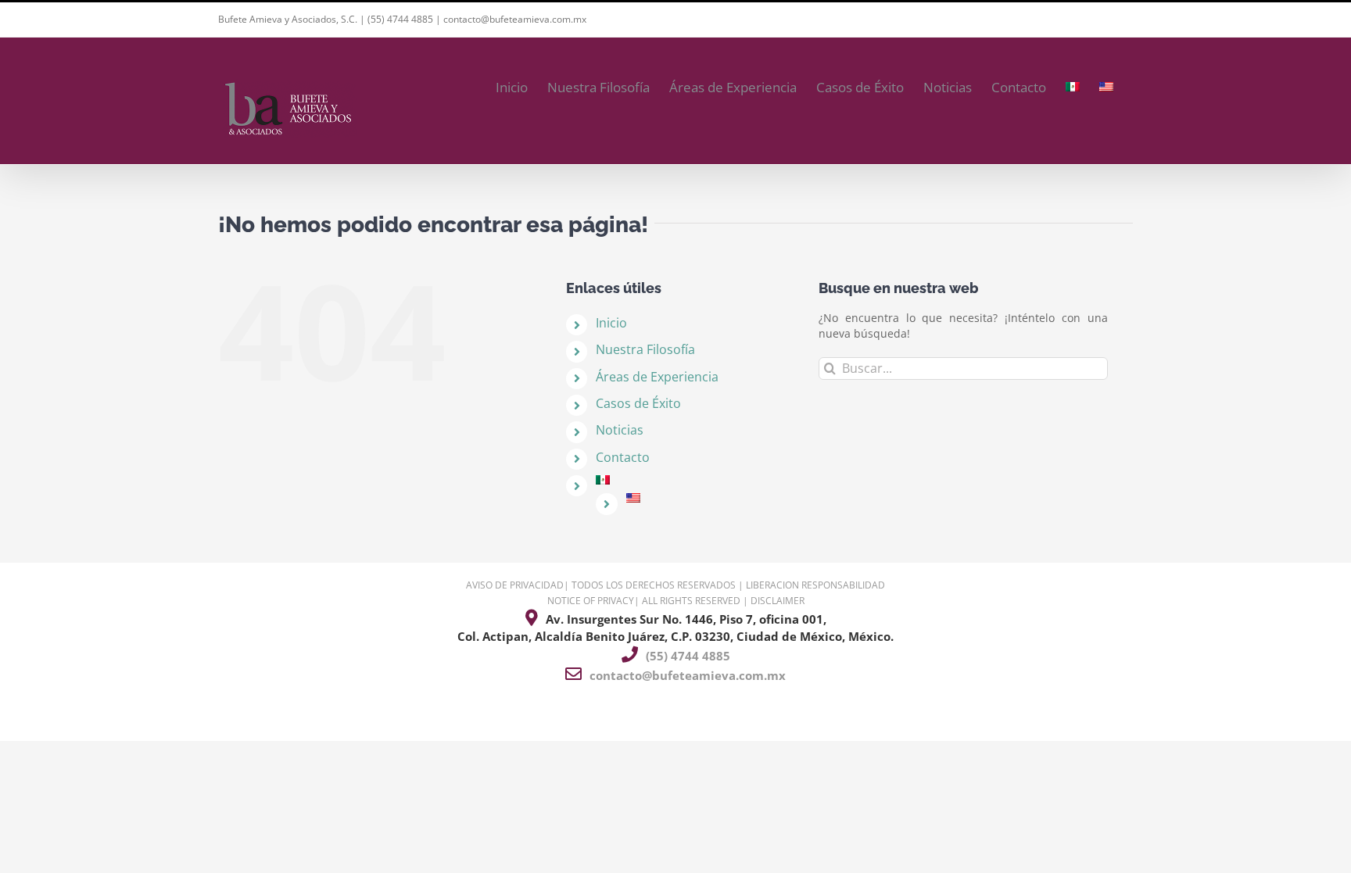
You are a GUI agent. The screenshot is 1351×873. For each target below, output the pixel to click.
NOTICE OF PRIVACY (590, 600)
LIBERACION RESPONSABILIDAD (815, 585)
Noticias (619, 429)
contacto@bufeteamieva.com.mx (514, 19)
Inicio (611, 322)
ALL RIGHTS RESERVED (691, 600)
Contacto (623, 457)
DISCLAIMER (778, 600)
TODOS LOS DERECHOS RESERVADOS (654, 585)
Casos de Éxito (638, 403)
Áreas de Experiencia (657, 376)
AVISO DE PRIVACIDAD (515, 585)
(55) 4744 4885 (400, 19)
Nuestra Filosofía (645, 349)
